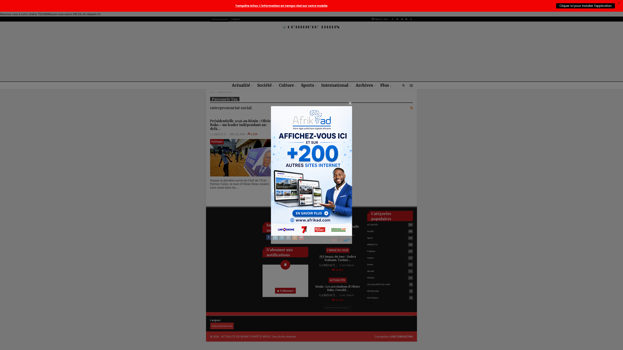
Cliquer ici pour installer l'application (585, 5)
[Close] (350, 103)
